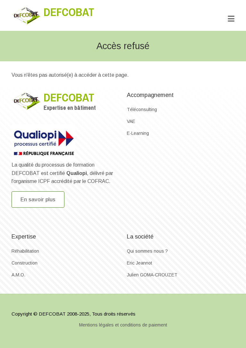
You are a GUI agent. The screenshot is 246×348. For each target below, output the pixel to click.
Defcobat (69, 12)
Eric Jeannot (139, 262)
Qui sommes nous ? (147, 251)
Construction (24, 262)
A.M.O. (18, 274)
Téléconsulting (142, 109)
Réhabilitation (25, 251)
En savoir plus (37, 199)
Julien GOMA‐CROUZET (152, 274)
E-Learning (138, 133)
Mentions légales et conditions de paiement (123, 324)
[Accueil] (26, 15)
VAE (131, 121)
